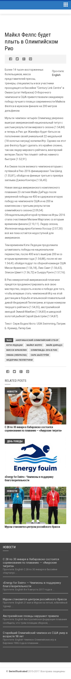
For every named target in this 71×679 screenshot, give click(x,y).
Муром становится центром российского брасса (32, 526)
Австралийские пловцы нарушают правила (31, 616)
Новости (12, 391)
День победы (15, 441)
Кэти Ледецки (14, 345)
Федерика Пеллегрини (19, 360)
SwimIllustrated (18, 671)
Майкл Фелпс (34, 345)
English (56, 74)
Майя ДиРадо (54, 345)
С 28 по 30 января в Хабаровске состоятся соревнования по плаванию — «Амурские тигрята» (31, 563)
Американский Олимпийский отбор (37, 340)
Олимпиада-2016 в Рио (44, 350)
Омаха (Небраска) (16, 355)
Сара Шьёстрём (40, 355)
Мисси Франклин (16, 350)
